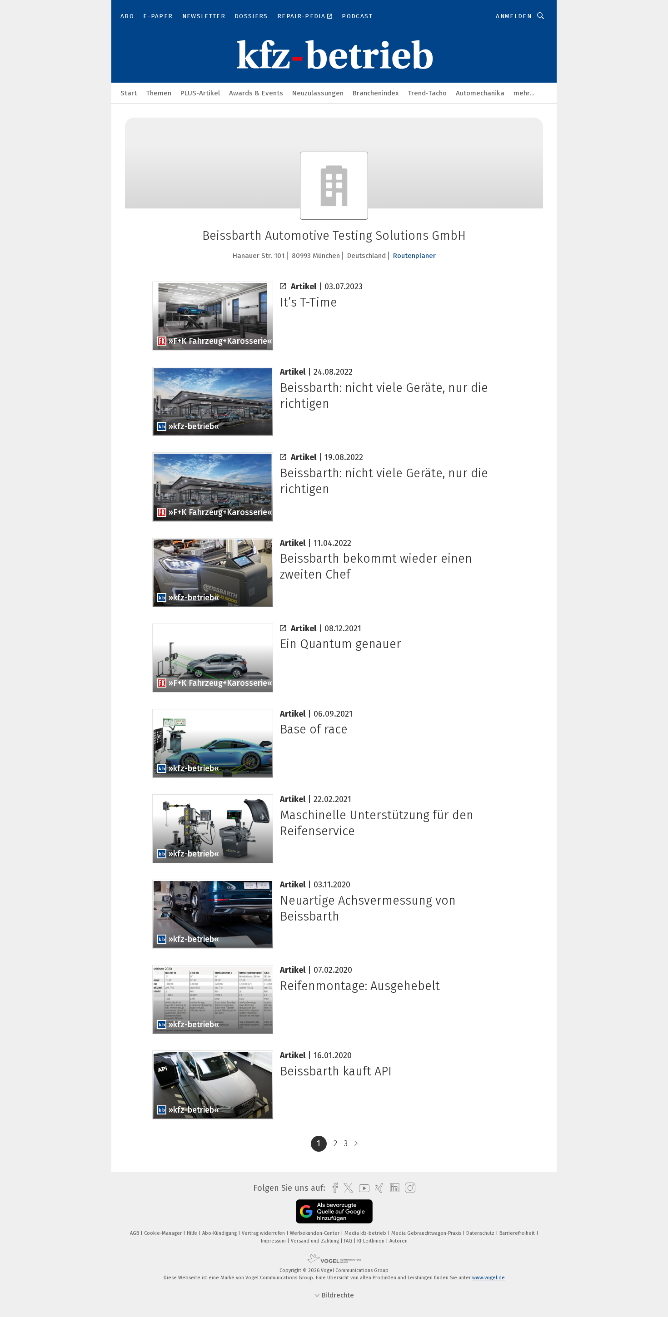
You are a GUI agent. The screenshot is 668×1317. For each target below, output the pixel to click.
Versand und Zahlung (315, 1241)
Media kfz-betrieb (366, 1233)
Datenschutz (481, 1233)
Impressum (274, 1241)
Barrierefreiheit (517, 1233)
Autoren (398, 1241)
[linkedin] (392, 1188)
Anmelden (514, 16)
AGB (135, 1233)
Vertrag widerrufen (264, 1233)
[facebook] (333, 1188)
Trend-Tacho (427, 93)
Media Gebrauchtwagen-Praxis (427, 1233)
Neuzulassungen (318, 93)
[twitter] (346, 1188)
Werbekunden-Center (315, 1233)
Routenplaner (414, 256)
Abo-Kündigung (220, 1233)
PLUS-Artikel (200, 93)
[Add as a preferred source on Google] (334, 1211)
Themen (158, 93)
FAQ (349, 1241)
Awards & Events (256, 93)
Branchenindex (376, 93)
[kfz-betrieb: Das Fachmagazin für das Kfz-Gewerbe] (128, 92)
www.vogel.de (488, 1278)
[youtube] (361, 1188)
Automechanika (480, 93)
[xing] (376, 1188)
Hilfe (193, 1233)
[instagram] (407, 1188)
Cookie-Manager (163, 1233)
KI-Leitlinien (371, 1241)
